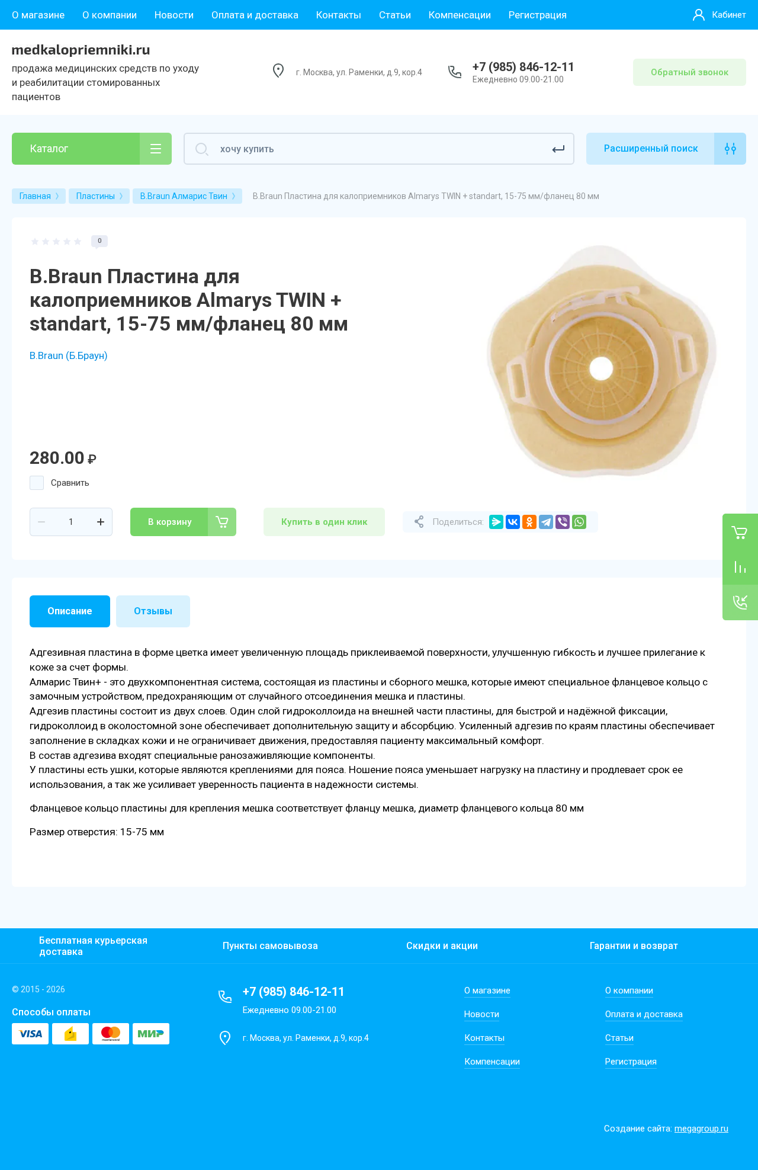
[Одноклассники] (529, 522)
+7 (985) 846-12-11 (523, 67)
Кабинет (729, 14)
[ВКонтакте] (513, 522)
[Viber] (562, 522)
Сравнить (70, 482)
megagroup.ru (701, 1128)
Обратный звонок (689, 72)
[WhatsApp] (579, 522)
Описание (69, 611)
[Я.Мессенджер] (496, 522)
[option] (601, 362)
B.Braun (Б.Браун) (69, 355)
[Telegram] (546, 522)
